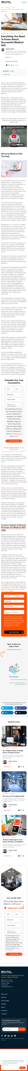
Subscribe (22, 1029)
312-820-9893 (13, 587)
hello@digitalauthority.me (18, 586)
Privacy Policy (17, 434)
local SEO (10, 491)
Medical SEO (11, 92)
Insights (3, 1004)
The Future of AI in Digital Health (13, 796)
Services (3, 997)
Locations (4, 1014)
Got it (22, 1067)
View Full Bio (16, 65)
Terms (15, 436)
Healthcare (12, 33)
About (3, 1007)
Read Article (7, 766)
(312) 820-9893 (4, 985)
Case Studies (5, 1001)
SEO (12, 71)
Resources (4, 994)
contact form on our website (13, 590)
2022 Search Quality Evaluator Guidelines (13, 211)
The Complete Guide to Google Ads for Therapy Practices (13, 752)
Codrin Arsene (12, 761)
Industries (4, 1010)
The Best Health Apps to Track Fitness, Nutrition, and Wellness (13, 841)
